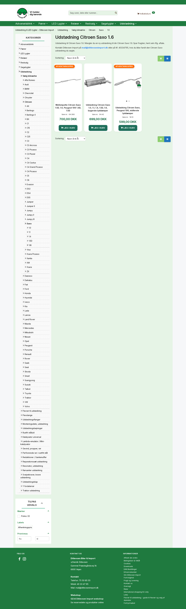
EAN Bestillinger (130, 569)
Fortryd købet (129, 603)
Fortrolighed (129, 578)
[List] (167, 58)
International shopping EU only (136, 592)
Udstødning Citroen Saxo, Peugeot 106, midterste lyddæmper (127, 110)
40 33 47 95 (82, 584)
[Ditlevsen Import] (29, 12)
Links (126, 595)
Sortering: (59, 58)
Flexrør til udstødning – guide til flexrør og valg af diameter (144, 599)
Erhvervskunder (130, 572)
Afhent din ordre (130, 558)
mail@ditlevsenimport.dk (95, 47)
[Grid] (161, 58)
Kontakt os (128, 583)
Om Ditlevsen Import (132, 575)
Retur (126, 589)
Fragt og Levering (131, 581)
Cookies (127, 564)
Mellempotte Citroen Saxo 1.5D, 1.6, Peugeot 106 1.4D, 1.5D (68, 108)
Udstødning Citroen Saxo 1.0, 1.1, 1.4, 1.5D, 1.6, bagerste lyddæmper (98, 108)
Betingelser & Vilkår (132, 561)
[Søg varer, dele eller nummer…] (116, 13)
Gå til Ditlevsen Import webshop (87, 598)
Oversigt (127, 586)
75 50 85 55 (84, 580)
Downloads (128, 566)
